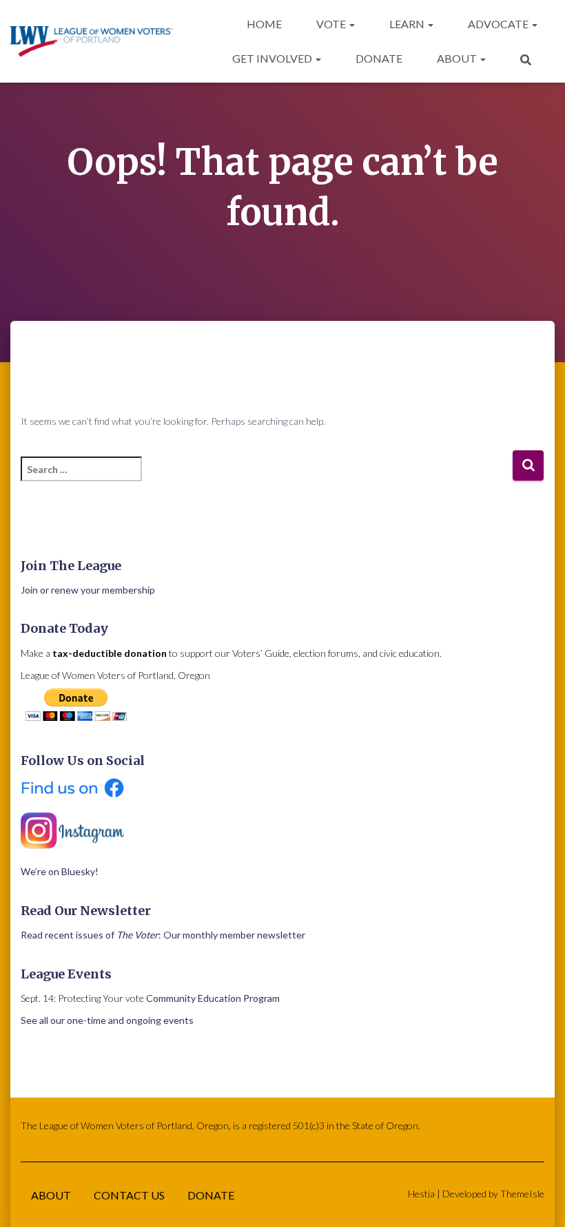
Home (264, 23)
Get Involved (273, 58)
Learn (408, 23)
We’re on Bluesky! (60, 871)
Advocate (499, 23)
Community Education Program (213, 998)
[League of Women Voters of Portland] (91, 41)
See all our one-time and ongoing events (107, 1020)
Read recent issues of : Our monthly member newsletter (163, 935)
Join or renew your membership (88, 590)
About (458, 58)
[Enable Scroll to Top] (537, 1199)
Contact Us (129, 1195)
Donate (379, 58)
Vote (332, 23)
